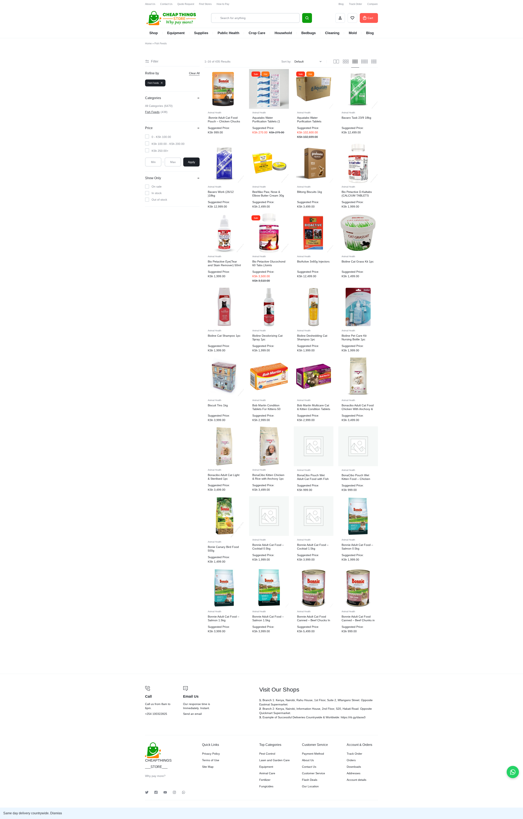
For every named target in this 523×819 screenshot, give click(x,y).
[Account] (340, 18)
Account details (356, 779)
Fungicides (266, 786)
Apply (191, 162)
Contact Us (166, 4)
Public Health (228, 33)
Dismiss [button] (56, 813)
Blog (341, 4)
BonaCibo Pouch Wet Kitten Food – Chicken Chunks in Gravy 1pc (356, 479)
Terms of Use (210, 760)
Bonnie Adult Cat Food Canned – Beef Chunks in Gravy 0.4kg (358, 620)
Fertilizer (264, 779)
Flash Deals (309, 779)
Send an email (218, 701)
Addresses (353, 773)
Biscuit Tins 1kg (218, 405)
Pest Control (267, 753)
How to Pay (223, 4)
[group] (269, 233)
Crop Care (257, 33)
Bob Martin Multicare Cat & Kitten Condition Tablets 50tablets (313, 409)
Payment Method (313, 753)
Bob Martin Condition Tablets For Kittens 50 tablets (266, 409)
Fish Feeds (153, 83)
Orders (351, 760)
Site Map (207, 766)
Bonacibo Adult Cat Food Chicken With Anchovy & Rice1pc (358, 409)
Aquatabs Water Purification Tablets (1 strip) (266, 121)
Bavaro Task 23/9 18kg (356, 117)
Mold (353, 33)
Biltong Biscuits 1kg (309, 191)
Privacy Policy (211, 753)
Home (148, 43)
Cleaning (332, 33)
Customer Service (313, 773)
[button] (252, 232)
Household (283, 33)
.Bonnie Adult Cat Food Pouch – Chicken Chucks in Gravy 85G (224, 121)
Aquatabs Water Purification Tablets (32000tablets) (309, 121)
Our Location (310, 786)
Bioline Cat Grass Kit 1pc (358, 261)
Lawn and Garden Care (274, 760)
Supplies (201, 33)
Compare (372, 4)
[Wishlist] (352, 18)
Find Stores (205, 4)
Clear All (194, 73)
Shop (153, 33)
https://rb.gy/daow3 (353, 717)
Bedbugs (308, 33)
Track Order (355, 4)
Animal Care (267, 773)
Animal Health (214, 112)
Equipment (176, 33)
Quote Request (185, 4)
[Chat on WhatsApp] (513, 772)
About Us (150, 4)
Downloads (354, 766)
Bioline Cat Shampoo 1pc (224, 335)
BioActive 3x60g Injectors (313, 261)
